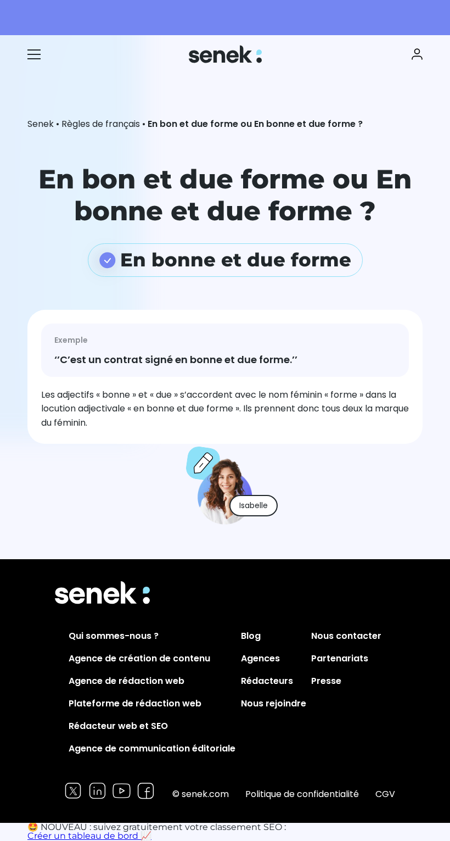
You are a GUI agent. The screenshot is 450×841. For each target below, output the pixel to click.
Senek (226, 54)
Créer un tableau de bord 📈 (89, 836)
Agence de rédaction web (126, 681)
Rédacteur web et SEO (118, 726)
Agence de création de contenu (139, 658)
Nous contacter (346, 636)
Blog (251, 636)
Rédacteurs (267, 681)
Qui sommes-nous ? (114, 636)
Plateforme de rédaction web (135, 703)
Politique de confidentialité (302, 794)
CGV (385, 794)
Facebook (146, 791)
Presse (326, 681)
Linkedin (97, 791)
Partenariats (339, 658)
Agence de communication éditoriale (152, 748)
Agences (260, 658)
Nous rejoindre (273, 703)
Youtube (121, 791)
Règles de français (100, 124)
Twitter (73, 791)
